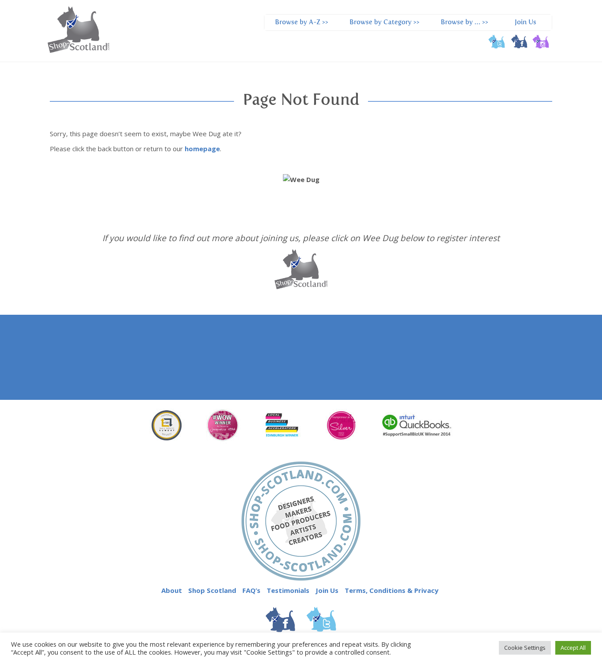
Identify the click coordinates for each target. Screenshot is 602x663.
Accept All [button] (573, 648)
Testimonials (288, 590)
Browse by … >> (464, 22)
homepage (202, 148)
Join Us (525, 22)
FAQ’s (251, 590)
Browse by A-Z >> (301, 22)
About (171, 590)
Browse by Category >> (384, 22)
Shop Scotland (212, 590)
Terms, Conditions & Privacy (391, 590)
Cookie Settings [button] (525, 648)
